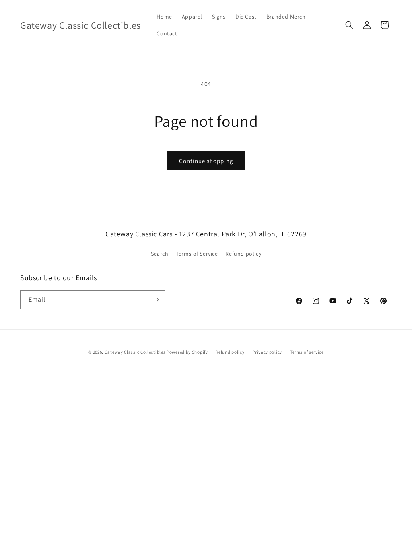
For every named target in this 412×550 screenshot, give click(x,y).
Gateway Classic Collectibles (135, 352)
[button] (349, 25)
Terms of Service (197, 253)
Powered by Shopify (187, 352)
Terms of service (307, 352)
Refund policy (243, 253)
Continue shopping (206, 161)
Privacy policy (267, 352)
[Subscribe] (156, 299)
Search (160, 253)
